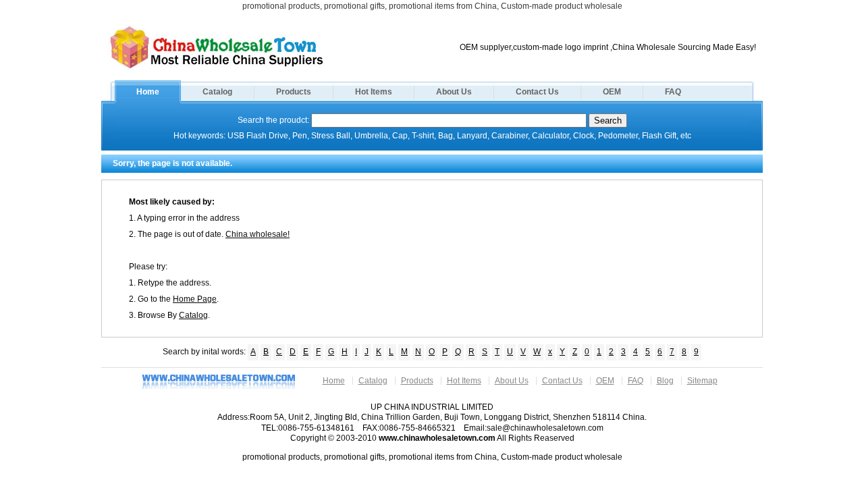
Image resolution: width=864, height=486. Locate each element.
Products (293, 92)
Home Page (195, 299)
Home (147, 92)
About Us (454, 92)
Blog (665, 381)
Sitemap (702, 381)
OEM (612, 92)
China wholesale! (257, 234)
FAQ (673, 92)
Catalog (217, 92)
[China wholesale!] (216, 67)
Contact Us (537, 92)
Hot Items (373, 92)
